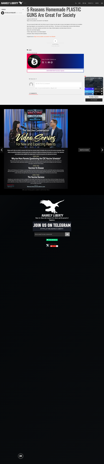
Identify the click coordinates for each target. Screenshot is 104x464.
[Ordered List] (44, 88)
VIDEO (84, 3)
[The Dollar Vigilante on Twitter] (18, 13)
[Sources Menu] (102, 3)
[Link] (52, 88)
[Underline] (40, 88)
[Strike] (42, 88)
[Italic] (38, 88)
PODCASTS (90, 3)
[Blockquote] (48, 88)
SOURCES (97, 3)
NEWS (79, 3)
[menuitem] (75, 3)
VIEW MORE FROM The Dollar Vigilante (55, 70)
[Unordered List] (46, 88)
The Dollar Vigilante (10, 13)
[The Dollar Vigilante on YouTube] (20, 13)
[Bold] (36, 88)
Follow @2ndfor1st (52, 240)
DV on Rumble (94, 99)
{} (53, 88)
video (30, 50)
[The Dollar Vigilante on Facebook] (17, 13)
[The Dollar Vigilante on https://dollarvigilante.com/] (21, 13)
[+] (56, 88)
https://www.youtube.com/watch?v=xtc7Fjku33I (44, 36)
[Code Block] (50, 88)
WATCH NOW (84, 150)
